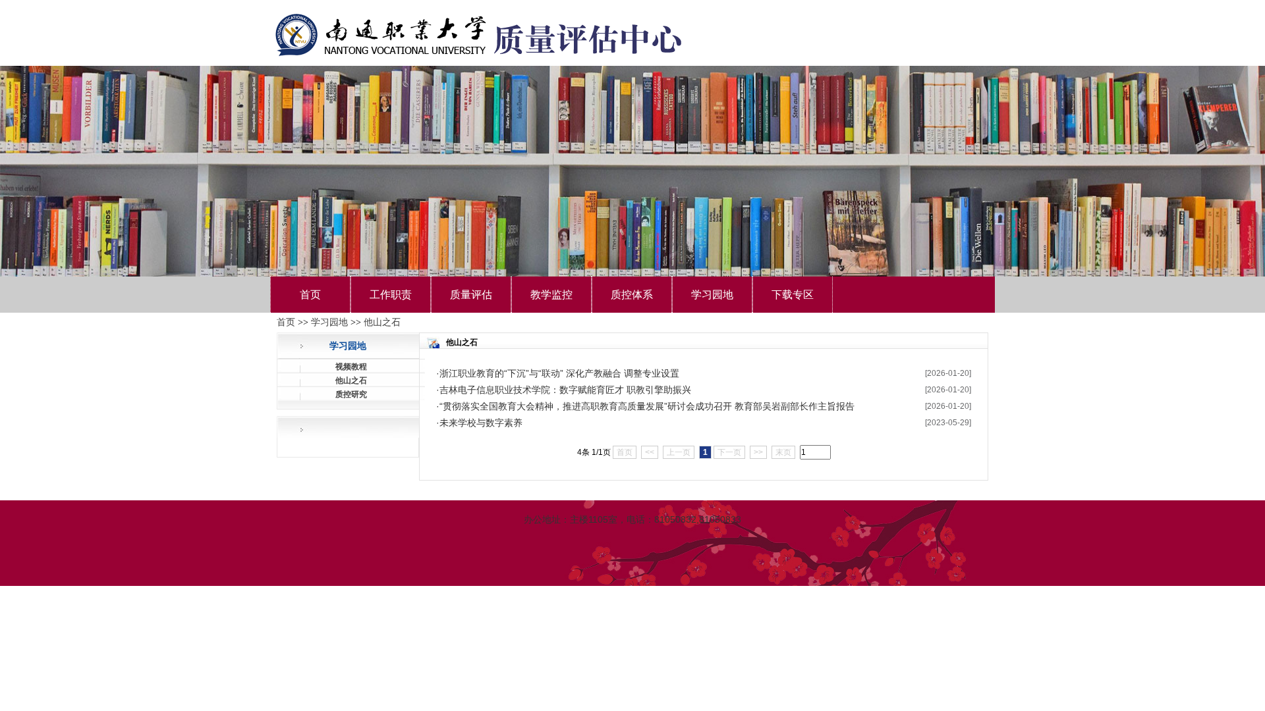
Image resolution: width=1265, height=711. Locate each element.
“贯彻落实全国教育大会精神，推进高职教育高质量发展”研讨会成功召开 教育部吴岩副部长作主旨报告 (647, 406)
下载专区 (793, 294)
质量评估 (471, 294)
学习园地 (712, 294)
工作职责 (391, 294)
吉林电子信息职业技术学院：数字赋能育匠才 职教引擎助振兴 (565, 389)
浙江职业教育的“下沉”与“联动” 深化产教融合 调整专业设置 (559, 373)
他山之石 (382, 322)
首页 (310, 294)
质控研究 (351, 394)
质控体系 (632, 294)
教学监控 (551, 294)
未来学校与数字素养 (480, 422)
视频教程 (351, 366)
